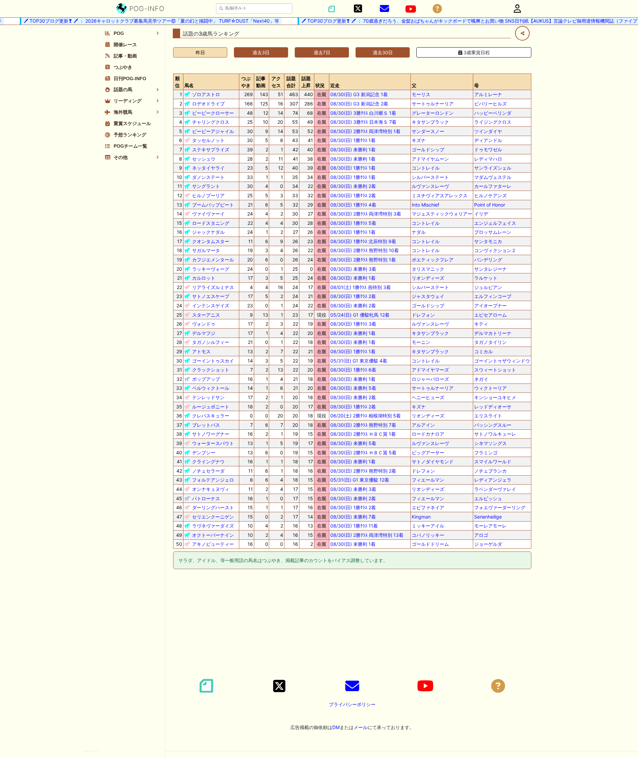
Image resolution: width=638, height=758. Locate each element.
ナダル (419, 232)
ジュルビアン (488, 287)
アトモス (201, 351)
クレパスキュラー (210, 415)
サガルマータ (206, 250)
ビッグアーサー (428, 452)
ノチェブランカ (490, 471)
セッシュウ (203, 159)
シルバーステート (430, 177)
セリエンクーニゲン (213, 517)
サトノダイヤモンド (433, 461)
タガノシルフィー (210, 342)
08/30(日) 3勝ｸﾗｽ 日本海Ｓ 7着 (363, 122)
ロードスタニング (210, 223)
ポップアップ (206, 379)
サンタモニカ (488, 241)
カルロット (203, 278)
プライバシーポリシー (352, 704)
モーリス (421, 94)
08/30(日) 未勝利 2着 (353, 186)
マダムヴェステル (492, 177)
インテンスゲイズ (210, 305)
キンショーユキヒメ (495, 397)
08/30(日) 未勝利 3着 (353, 269)
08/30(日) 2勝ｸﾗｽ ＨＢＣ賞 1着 (363, 434)
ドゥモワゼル (488, 149)
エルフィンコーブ (492, 296)
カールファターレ (492, 186)
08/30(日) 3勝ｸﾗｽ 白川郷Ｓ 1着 (363, 113)
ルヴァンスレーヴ (430, 186)
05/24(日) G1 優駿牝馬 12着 (359, 315)
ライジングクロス (492, 122)
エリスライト (488, 415)
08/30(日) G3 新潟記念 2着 (359, 103)
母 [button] (476, 85)
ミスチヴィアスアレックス (440, 195)
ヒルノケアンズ (490, 195)
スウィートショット (495, 370)
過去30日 (383, 52)
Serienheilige (488, 517)
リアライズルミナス (213, 287)
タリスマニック (428, 269)
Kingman (421, 517)
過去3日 (261, 52)
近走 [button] (335, 85)
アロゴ (481, 535)
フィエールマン (428, 480)
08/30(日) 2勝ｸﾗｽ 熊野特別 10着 (364, 250)
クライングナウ (208, 461)
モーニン (421, 342)
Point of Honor (489, 205)
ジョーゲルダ (488, 544)
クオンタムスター (210, 241)
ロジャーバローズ (430, 379)
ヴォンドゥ (203, 324)
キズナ (419, 140)
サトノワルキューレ (495, 434)
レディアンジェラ (492, 480)
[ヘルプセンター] (437, 9)
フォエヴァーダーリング (499, 507)
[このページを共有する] (522, 33)
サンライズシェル (492, 168)
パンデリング (488, 259)
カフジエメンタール (213, 259)
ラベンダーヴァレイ (495, 489)
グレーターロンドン (433, 113)
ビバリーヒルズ (490, 103)
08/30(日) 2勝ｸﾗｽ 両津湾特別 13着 (366, 535)
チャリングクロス (210, 122)
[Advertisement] (352, 625)
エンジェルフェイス (495, 223)
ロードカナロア (428, 434)
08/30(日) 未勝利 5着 (353, 388)
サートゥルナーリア (433, 103)
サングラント (206, 186)
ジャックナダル (208, 232)
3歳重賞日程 (476, 52)
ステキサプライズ (210, 149)
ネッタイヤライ (208, 168)
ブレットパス (206, 425)
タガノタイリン (490, 342)
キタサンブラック (430, 122)
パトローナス (206, 498)
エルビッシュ (488, 498)
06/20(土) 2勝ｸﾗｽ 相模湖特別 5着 (365, 415)
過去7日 (322, 52)
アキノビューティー (213, 544)
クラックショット (210, 370)
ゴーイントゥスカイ (213, 361)
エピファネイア (428, 507)
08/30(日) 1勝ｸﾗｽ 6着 (353, 370)
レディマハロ (488, 159)
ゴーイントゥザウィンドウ (502, 361)
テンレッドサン (208, 397)
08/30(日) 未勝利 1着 (352, 149)
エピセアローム (490, 315)
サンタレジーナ (490, 269)
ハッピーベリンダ (492, 113)
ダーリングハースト (213, 507)
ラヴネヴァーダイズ (213, 526)
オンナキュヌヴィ (210, 489)
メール (361, 727)
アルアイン (423, 425)
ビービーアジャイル (213, 131)
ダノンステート (208, 177)
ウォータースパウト (213, 443)
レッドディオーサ (492, 406)
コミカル (483, 351)
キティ (481, 324)
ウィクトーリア (490, 388)
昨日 (200, 52)
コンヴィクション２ (495, 250)
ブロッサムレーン (492, 232)
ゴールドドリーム (430, 544)
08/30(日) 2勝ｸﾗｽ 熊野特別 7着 (363, 425)
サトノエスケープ (210, 296)
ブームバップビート (213, 205)
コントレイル (426, 168)
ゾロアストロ (206, 94)
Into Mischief (425, 205)
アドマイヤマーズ (430, 370)
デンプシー (203, 452)
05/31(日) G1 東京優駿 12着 (359, 480)
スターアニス (206, 315)
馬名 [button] (189, 85)
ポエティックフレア (433, 259)
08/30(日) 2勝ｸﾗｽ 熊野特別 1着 (363, 259)
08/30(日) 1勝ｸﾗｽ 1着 (352, 140)
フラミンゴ (485, 452)
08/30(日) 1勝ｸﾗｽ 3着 (353, 324)
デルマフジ (203, 333)
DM (336, 727)
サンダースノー (428, 131)
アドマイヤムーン (430, 159)
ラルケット (485, 278)
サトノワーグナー (210, 434)
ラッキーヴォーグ (210, 269)
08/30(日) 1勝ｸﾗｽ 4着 (353, 205)
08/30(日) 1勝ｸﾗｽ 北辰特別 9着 (363, 241)
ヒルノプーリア (208, 195)
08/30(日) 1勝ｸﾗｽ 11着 (354, 526)
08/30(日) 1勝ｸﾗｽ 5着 (353, 223)
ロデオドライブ (208, 103)
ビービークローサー (213, 113)
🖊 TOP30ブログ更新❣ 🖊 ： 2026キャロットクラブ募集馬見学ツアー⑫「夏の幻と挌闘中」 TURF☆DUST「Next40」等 (142, 21)
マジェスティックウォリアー (442, 214)
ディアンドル (488, 140)
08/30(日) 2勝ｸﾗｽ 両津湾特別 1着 (365, 131)
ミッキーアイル (428, 526)
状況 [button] (320, 85)
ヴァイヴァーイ (208, 214)
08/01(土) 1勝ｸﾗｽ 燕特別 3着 (360, 287)
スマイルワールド (492, 461)
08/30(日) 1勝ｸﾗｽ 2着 (353, 195)
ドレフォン (423, 315)
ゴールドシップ (428, 149)
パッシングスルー (492, 425)
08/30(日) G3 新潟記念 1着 (359, 94)
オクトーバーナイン (213, 535)
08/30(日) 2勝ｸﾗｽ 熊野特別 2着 (363, 471)
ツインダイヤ (488, 131)
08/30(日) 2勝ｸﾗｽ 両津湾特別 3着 (365, 214)
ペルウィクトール (210, 388)
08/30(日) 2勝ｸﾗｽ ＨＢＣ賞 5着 (363, 452)
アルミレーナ (488, 94)
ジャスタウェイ (428, 296)
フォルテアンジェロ (213, 480)
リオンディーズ (428, 278)
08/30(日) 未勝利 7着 (353, 517)
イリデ (481, 214)
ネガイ (481, 379)
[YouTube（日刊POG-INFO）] (410, 9)
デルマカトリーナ (492, 333)
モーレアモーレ (490, 526)
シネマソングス (490, 443)
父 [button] (414, 85)
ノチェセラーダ (208, 471)
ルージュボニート (210, 406)
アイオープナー (490, 305)
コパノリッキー (428, 535)
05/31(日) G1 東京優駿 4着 (358, 361)
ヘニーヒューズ (428, 397)
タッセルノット (208, 140)
